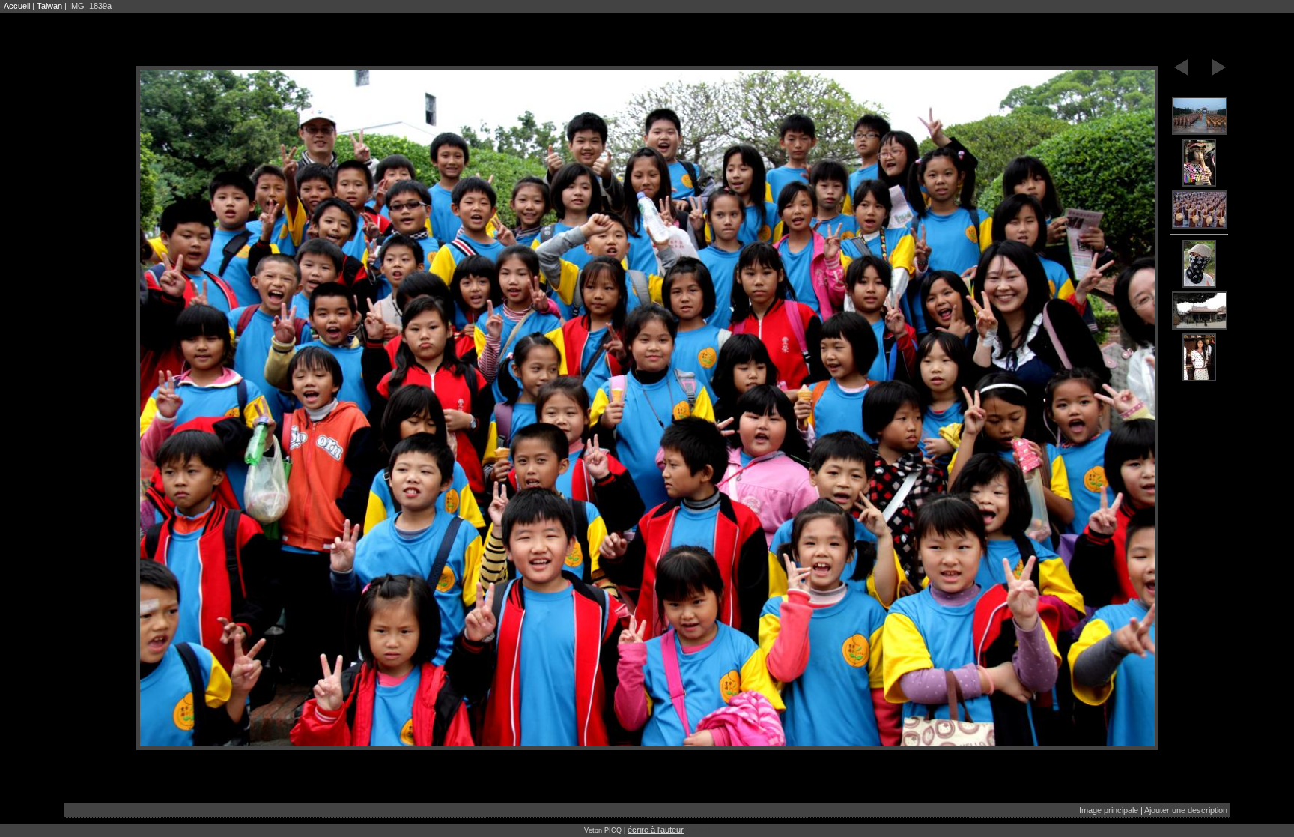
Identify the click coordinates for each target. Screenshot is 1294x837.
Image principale (1108, 810)
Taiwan (49, 5)
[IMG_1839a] (1200, 116)
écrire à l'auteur (656, 829)
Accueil (17, 5)
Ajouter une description (1185, 810)
